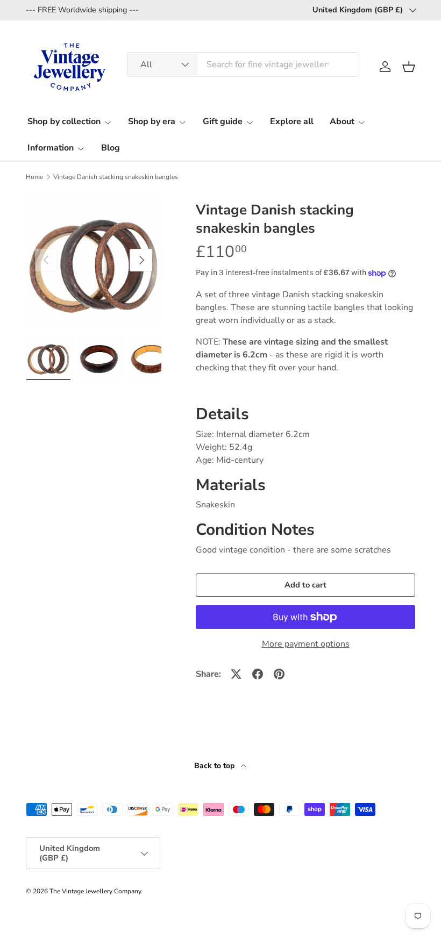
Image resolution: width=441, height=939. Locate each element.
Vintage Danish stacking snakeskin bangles (115, 177)
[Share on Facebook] (257, 674)
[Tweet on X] (236, 674)
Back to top (215, 766)
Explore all (292, 121)
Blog (110, 148)
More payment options (306, 644)
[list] (93, 260)
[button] (409, 66)
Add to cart (305, 584)
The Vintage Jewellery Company (95, 891)
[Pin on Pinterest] (279, 674)
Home (34, 177)
